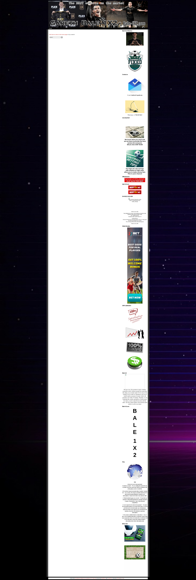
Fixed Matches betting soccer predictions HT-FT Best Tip (85, 578)
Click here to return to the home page (58, 34)
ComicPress (110, 578)
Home (50, 28)
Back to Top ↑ (122, 578)
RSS (118, 578)
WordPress (103, 578)
